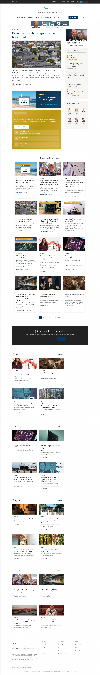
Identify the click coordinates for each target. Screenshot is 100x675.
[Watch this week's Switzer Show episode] (76, 37)
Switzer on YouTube (62, 653)
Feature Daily (19, 217)
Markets (30, 17)
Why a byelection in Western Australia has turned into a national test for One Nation (76, 64)
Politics (56, 17)
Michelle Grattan (43, 194)
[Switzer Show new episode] (50, 24)
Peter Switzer (19, 84)
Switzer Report (63, 1)
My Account (78, 644)
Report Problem (16, 1)
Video (63, 17)
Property (48, 17)
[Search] (83, 17)
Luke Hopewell (43, 271)
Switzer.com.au (55, 1)
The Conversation (20, 310)
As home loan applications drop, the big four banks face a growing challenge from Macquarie (51, 405)
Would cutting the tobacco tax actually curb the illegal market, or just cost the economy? (50, 591)
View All (61, 354)
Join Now (61, 339)
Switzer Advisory (70, 1)
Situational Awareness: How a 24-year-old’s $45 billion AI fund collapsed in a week (50, 479)
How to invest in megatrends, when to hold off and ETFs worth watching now (75, 91)
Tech (66, 178)
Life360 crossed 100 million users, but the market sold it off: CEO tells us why (48, 258)
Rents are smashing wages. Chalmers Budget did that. (35, 35)
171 (53, 317)
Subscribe (73, 17)
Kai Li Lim (67, 196)
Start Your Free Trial (21, 126)
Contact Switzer (78, 650)
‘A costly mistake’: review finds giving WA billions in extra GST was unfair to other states (24, 621)
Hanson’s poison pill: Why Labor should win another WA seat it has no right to (51, 621)
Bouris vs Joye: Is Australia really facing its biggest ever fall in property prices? (51, 520)
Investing (39, 17)
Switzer (50, 8)
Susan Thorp (67, 269)
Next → (58, 317)
